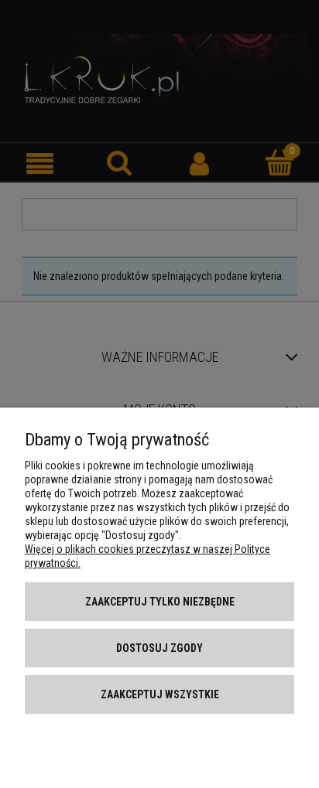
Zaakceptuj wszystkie (160, 694)
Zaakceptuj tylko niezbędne (160, 601)
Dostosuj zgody (159, 648)
